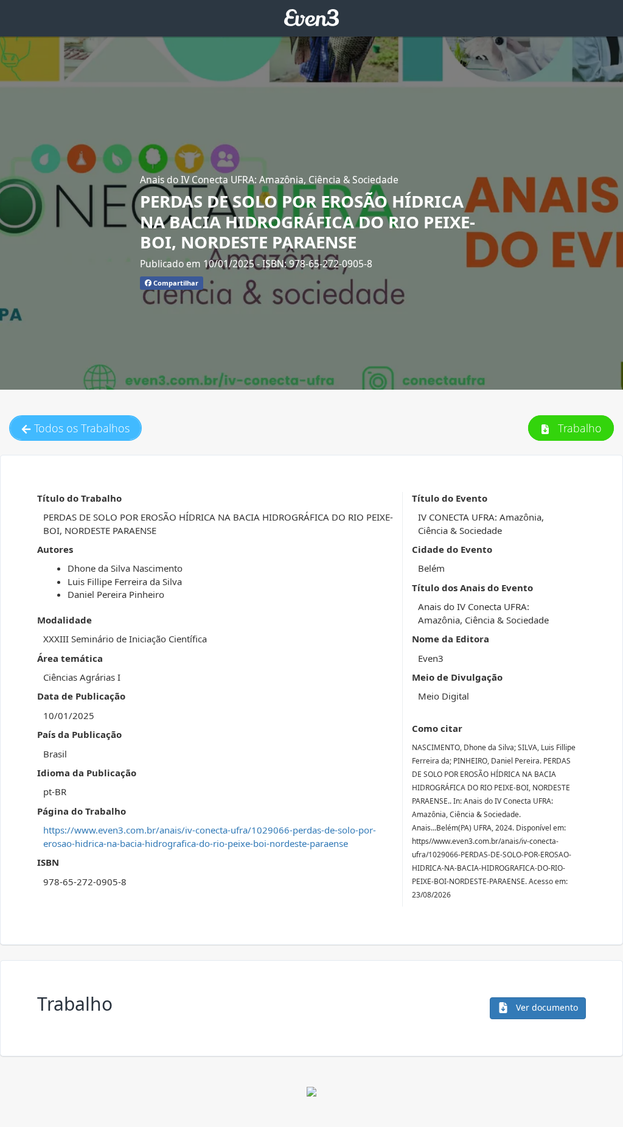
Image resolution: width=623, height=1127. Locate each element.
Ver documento (545, 1007)
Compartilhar (174, 282)
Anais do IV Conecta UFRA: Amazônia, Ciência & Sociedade (269, 179)
